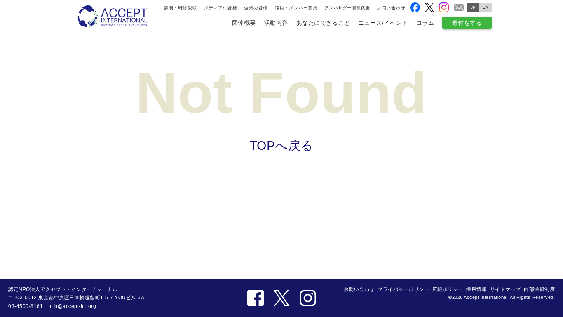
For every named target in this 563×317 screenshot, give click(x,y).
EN (486, 7)
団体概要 (244, 22)
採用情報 (476, 289)
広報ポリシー (447, 289)
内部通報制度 (539, 289)
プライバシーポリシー (403, 289)
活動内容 (276, 22)
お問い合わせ (391, 7)
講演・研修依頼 (180, 7)
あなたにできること (323, 22)
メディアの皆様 (220, 7)
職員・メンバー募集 (296, 7)
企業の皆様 (256, 7)
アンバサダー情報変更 (347, 8)
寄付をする (467, 22)
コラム (425, 22)
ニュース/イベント (383, 22)
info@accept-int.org (72, 306)
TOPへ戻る (282, 145)
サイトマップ (505, 289)
